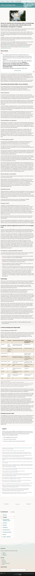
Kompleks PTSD (3, 229)
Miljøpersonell (5, 555)
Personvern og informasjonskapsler (28, 573)
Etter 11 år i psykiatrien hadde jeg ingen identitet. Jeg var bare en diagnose (21, 447)
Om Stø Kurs (4, 562)
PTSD (32, 229)
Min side (3, 559)
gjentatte (14, 32)
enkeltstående (9, 32)
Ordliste (3, 564)
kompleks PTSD (6, 45)
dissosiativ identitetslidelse (23, 46)
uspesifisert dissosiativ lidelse (6, 48)
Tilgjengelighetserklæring (18, 573)
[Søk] (26, 569)
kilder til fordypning (5, 323)
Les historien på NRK (17, 70)
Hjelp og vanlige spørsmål (6, 563)
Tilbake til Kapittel (17, 504)
